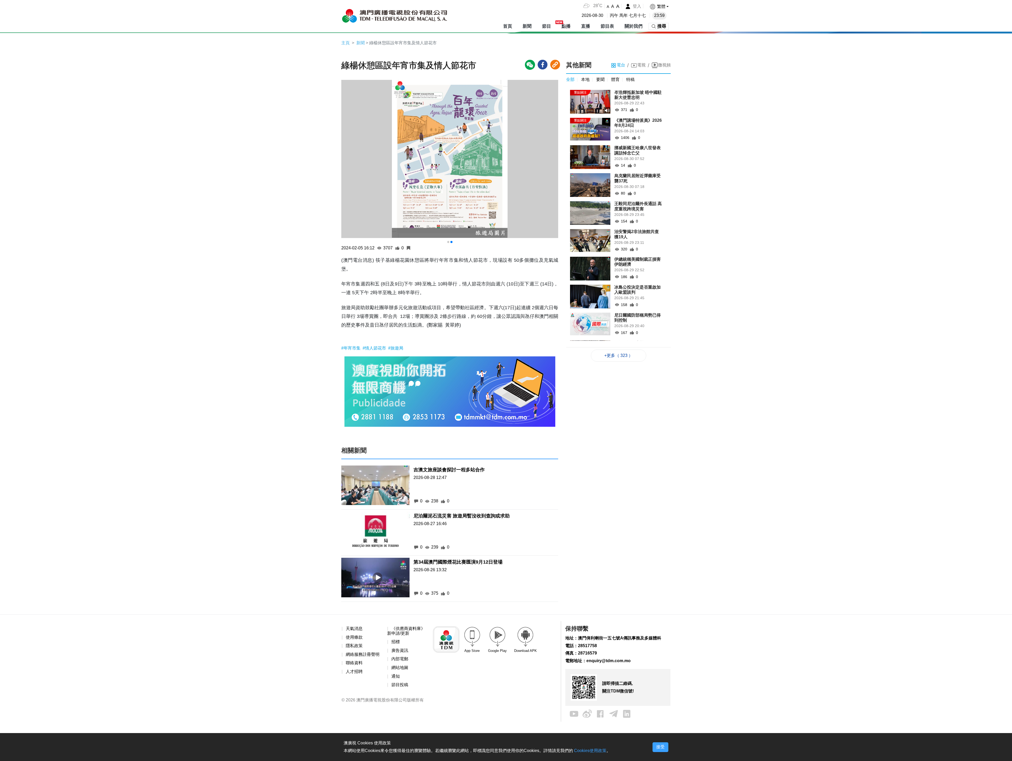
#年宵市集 (351, 348)
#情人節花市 (375, 348)
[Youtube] (574, 713)
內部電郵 (399, 659)
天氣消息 (354, 628)
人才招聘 (354, 671)
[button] (659, 6)
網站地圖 (399, 667)
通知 (395, 676)
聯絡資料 (354, 663)
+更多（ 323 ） (618, 355)
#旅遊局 (395, 348)
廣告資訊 (399, 650)
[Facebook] (600, 713)
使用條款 (354, 637)
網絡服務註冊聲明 (363, 654)
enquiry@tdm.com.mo (608, 660)
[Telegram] (613, 713)
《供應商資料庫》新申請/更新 (406, 631)
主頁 (345, 43)
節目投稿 (399, 684)
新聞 (360, 43)
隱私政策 (354, 645)
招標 (395, 641)
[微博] (587, 713)
